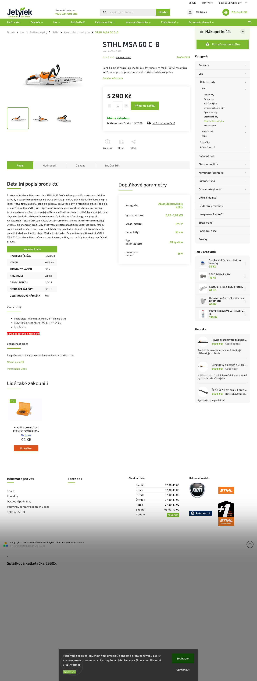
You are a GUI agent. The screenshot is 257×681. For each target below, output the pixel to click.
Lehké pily (209, 94)
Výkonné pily (210, 103)
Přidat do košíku (145, 105)
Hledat (163, 12)
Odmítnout (183, 669)
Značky (203, 239)
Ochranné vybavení (210, 189)
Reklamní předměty (211, 205)
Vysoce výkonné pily (214, 107)
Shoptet (22, 545)
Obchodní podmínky (230, 3)
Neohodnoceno (123, 57)
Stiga (204, 135)
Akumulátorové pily (214, 121)
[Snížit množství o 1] (109, 105)
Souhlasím (183, 658)
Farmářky (209, 99)
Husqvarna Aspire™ (211, 214)
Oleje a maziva (208, 197)
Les (201, 73)
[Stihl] (232, 490)
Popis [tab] (20, 165)
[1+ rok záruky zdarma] (232, 514)
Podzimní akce (208, 230)
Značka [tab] (112, 165)
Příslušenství (210, 125)
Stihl (204, 88)
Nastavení (69, 672)
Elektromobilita (208, 164)
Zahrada (204, 65)
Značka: (183, 57)
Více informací (72, 664)
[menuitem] (16, 22)
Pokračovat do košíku (226, 44)
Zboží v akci (206, 222)
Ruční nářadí (206, 156)
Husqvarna (207, 131)
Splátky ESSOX (16, 511)
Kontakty (207, 3)
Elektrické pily (211, 116)
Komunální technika (211, 172)
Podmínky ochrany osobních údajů (28, 506)
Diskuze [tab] (80, 165)
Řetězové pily (207, 81)
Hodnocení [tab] (49, 165)
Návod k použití (15, 361)
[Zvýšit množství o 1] (126, 105)
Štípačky (205, 142)
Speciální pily (210, 112)
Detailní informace (113, 78)
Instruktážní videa (17, 368)
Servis (192, 3)
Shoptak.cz (40, 545)
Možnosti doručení (163, 123)
